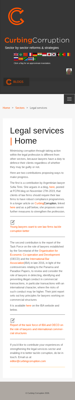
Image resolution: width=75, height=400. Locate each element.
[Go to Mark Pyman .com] (69, 71)
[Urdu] (35, 58)
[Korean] (54, 54)
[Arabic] (21, 54)
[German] (35, 54)
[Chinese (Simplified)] (25, 54)
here (52, 186)
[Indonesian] (44, 54)
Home (6, 107)
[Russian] (16, 58)
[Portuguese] (63, 54)
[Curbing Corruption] (16, 16)
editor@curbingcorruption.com (28, 361)
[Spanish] (21, 58)
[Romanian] (68, 54)
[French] (30, 54)
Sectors (20, 107)
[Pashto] (58, 54)
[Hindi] (40, 54)
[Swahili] (25, 58)
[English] (16, 54)
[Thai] (30, 58)
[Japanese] (49, 54)
